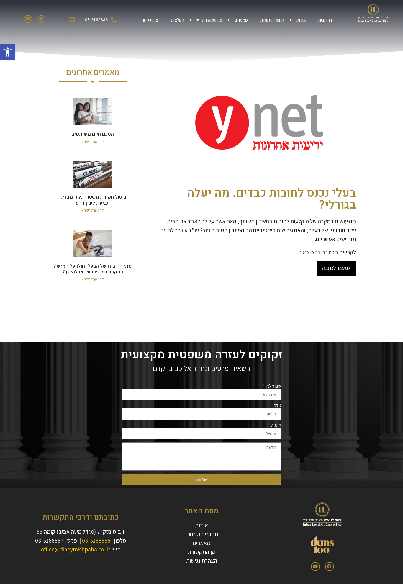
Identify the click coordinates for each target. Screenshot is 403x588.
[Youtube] (28, 19)
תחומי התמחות (272, 20)
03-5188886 (96, 540)
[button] (7, 52)
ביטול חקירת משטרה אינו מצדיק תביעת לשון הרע (92, 200)
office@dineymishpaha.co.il (74, 549)
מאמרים (241, 20)
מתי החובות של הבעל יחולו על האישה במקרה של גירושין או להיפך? (93, 269)
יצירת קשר (150, 20)
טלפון (276, 405)
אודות (301, 20)
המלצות (177, 20)
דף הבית (325, 20)
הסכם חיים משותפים (92, 134)
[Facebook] (41, 19)
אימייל (275, 425)
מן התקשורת (212, 20)
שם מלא (273, 386)
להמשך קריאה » (92, 141)
